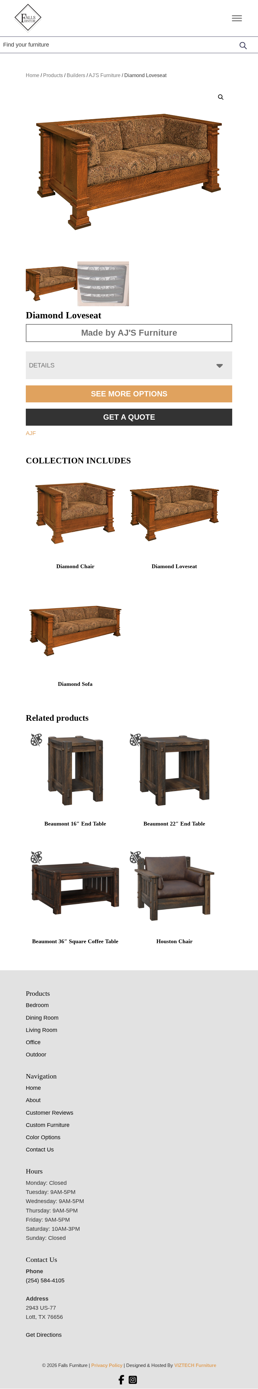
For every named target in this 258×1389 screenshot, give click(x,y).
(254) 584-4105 (45, 1280)
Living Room (41, 1030)
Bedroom (37, 1005)
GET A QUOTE (129, 417)
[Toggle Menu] (237, 18)
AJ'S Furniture (105, 75)
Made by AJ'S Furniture (129, 333)
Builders (76, 75)
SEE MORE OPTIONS (129, 393)
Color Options (43, 1137)
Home (32, 75)
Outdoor (36, 1054)
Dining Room (42, 1018)
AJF (31, 433)
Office (33, 1042)
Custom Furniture (48, 1125)
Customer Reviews (49, 1113)
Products (53, 75)
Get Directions (44, 1335)
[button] (221, 97)
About (33, 1100)
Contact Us (40, 1149)
